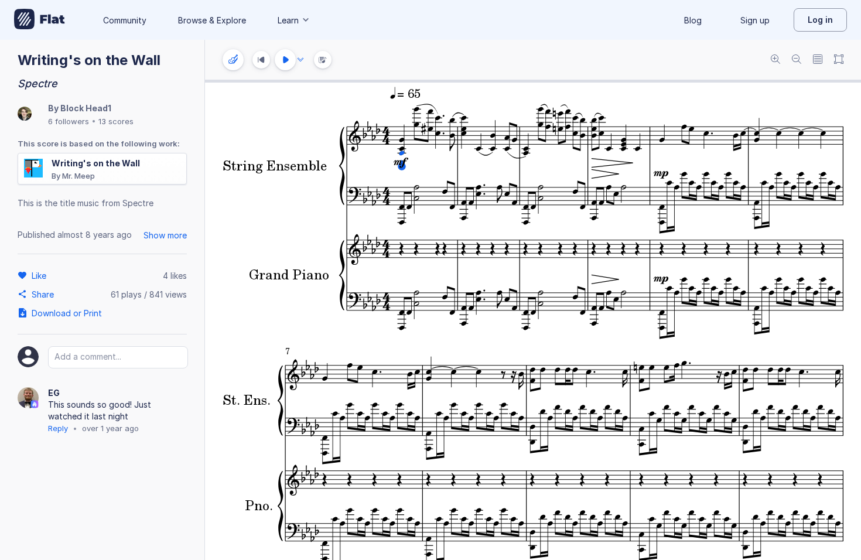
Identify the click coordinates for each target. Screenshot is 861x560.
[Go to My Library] (39, 20)
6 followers (68, 121)
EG (54, 393)
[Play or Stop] (285, 59)
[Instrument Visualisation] (323, 60)
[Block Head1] (25, 114)
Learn (288, 20)
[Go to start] (261, 60)
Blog (693, 20)
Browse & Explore (212, 20)
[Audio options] (300, 59)
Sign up (755, 20)
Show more (165, 235)
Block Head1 (85, 108)
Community (124, 20)
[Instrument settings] (233, 59)
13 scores (116, 121)
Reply (58, 428)
